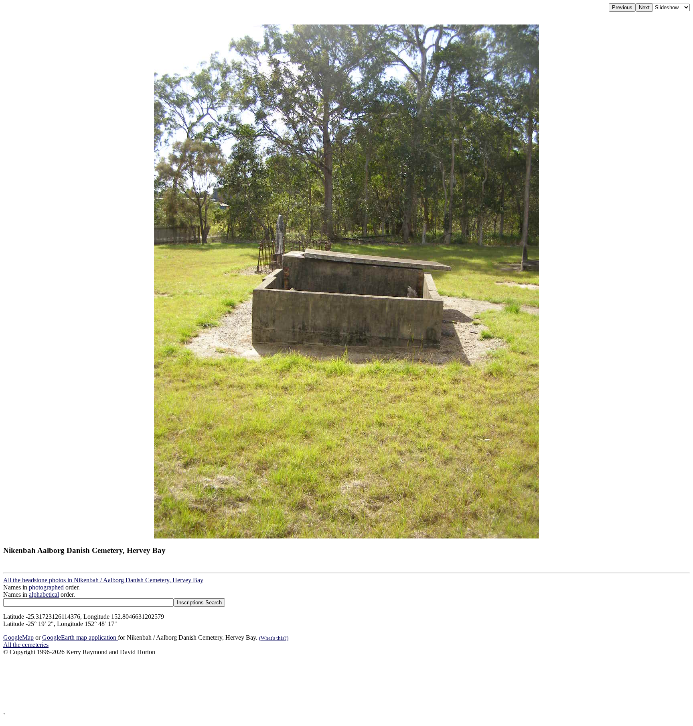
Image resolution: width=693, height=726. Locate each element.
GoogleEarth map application (80, 637)
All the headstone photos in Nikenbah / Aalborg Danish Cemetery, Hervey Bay (103, 580)
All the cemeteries (26, 644)
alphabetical (44, 594)
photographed (46, 587)
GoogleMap (18, 637)
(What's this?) (273, 638)
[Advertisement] (243, 684)
